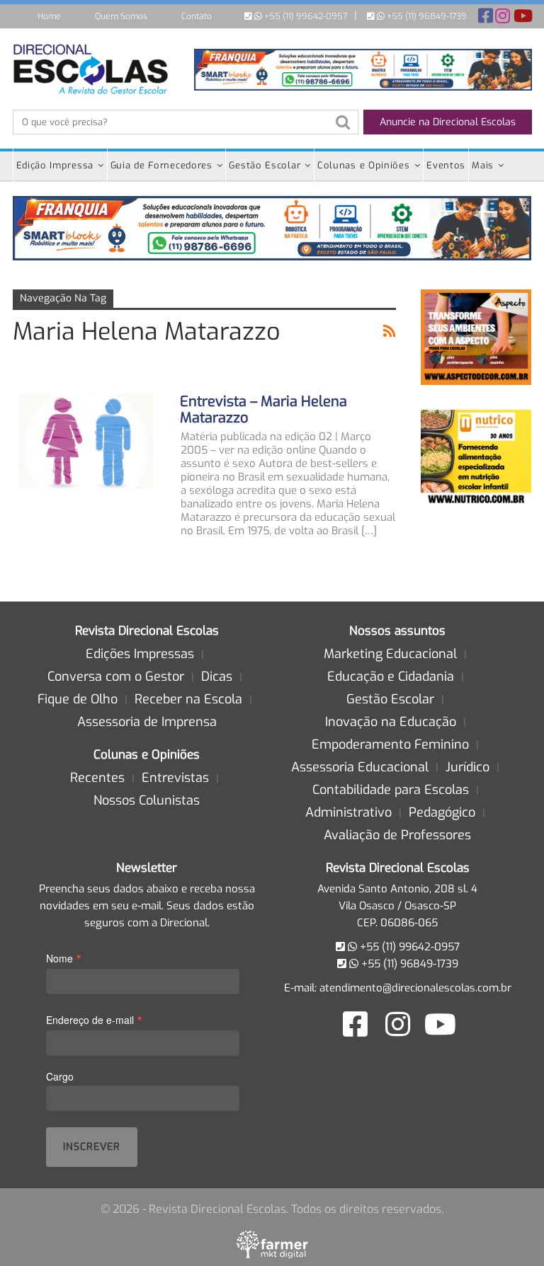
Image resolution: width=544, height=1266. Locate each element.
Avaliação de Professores (397, 835)
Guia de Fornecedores (161, 165)
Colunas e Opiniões (363, 165)
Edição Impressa (55, 165)
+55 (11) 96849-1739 (426, 16)
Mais (483, 165)
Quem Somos (121, 16)
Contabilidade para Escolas (390, 789)
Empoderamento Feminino (390, 744)
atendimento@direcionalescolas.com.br (415, 988)
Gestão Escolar (264, 165)
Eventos (445, 165)
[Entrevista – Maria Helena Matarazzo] (87, 440)
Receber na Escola (188, 699)
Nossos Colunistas (147, 800)
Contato (196, 16)
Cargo (60, 1076)
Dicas (216, 676)
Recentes (97, 777)
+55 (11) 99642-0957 (304, 16)
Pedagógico (442, 812)
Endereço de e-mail (94, 1019)
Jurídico (467, 767)
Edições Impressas (140, 653)
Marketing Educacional (390, 653)
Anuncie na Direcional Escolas (448, 122)
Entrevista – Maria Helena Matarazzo (263, 409)
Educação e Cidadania (390, 676)
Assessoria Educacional (360, 767)
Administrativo (348, 812)
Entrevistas (175, 777)
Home (49, 16)
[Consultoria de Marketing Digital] (272, 1244)
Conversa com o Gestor (115, 676)
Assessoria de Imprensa (147, 721)
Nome (63, 958)
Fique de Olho (78, 699)
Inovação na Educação (390, 721)
